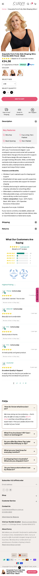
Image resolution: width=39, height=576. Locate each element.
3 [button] (20, 383)
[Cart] (35, 4)
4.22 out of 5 (24, 247)
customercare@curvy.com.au (12, 509)
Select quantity (9, 88)
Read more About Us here (11, 544)
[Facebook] (3, 490)
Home (4, 9)
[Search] (28, 4)
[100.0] (14, 273)
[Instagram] (7, 490)
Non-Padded (26, 141)
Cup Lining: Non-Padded (28, 136)
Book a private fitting (29, 522)
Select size (7, 79)
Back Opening (11, 141)
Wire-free (9, 135)
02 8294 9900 (7, 512)
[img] (6, 295)
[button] (3, 4)
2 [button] (16, 383)
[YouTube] (10, 490)
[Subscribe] (36, 484)
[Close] (19, 567)
